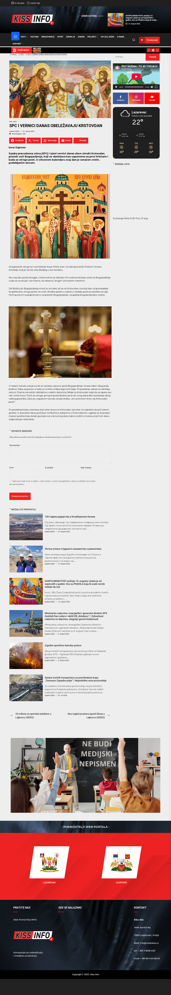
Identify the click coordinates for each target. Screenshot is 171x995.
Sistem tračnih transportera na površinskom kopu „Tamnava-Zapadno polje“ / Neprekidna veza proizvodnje (75, 679)
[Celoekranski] (156, 87)
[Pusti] (116, 87)
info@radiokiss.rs (149, 943)
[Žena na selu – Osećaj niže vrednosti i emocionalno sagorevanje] (116, 19)
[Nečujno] (152, 87)
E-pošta (49, 467)
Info (10, 121)
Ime (12, 467)
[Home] (15, 36)
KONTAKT (17, 44)
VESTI (23, 37)
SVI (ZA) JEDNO (107, 37)
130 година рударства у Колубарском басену (70, 516)
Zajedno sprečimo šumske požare (63, 645)
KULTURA (35, 37)
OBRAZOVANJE (48, 37)
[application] (136, 76)
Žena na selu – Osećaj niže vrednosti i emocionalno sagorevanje (141, 17)
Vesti (15, 121)
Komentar (15, 445)
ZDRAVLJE (70, 37)
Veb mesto (86, 467)
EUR (132, 218)
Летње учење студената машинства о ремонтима (73, 548)
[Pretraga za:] (129, 56)
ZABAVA (81, 37)
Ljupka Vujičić (14, 131)
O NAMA (120, 37)
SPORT (60, 37)
